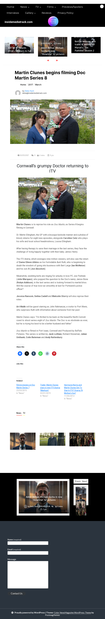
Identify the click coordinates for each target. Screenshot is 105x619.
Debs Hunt (29, 91)
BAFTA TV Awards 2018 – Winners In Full (19, 49)
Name (14, 539)
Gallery (29, 13)
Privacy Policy (65, 13)
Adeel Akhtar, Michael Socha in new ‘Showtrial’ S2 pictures (52, 51)
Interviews (13, 13)
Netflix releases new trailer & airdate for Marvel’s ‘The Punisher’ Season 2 (85, 46)
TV (37, 6)
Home (10, 6)
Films (50, 6)
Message (12, 559)
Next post (84, 457)
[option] (19, 45)
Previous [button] (79, 481)
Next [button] (84, 481)
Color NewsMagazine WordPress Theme (72, 612)
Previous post (23, 457)
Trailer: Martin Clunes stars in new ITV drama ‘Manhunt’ (50, 388)
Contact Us (16, 593)
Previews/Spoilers (72, 6)
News (23, 6)
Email (14, 549)
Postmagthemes (52, 615)
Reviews (46, 13)
